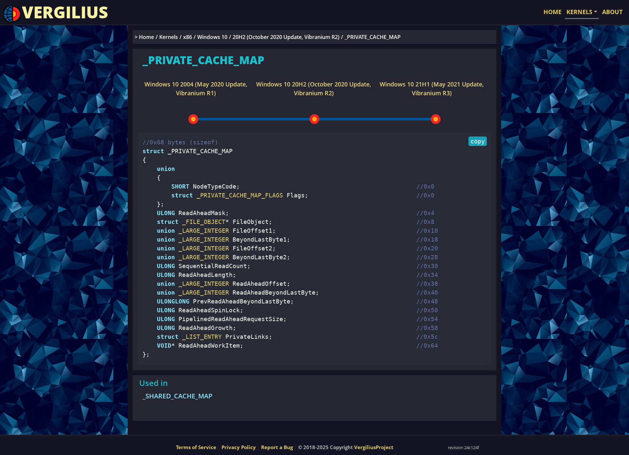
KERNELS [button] (579, 12)
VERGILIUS (65, 12)
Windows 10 (212, 37)
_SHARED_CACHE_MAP (177, 395)
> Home (144, 37)
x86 (187, 37)
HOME (552, 12)
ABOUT (612, 12)
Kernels (168, 37)
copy (477, 141)
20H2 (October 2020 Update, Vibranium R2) (286, 37)
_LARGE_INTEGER (202, 230)
